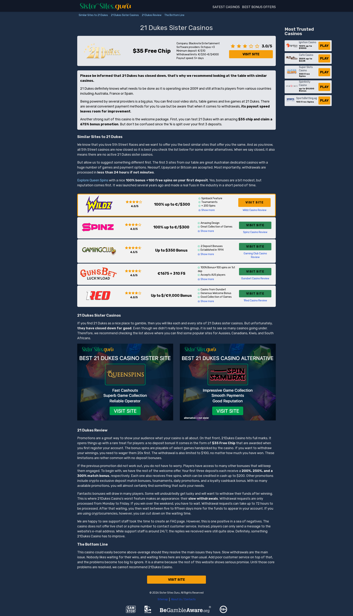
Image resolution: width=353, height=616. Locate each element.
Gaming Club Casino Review (255, 255)
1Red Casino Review (255, 300)
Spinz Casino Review (255, 232)
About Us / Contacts (183, 599)
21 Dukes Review (151, 15)
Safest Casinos (226, 7)
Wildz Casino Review (254, 210)
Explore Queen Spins (92, 180)
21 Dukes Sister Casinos (125, 15)
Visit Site (251, 54)
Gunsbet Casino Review (255, 278)
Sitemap (163, 599)
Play (324, 46)
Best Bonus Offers (259, 7)
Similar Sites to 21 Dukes (93, 15)
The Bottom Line (174, 15)
